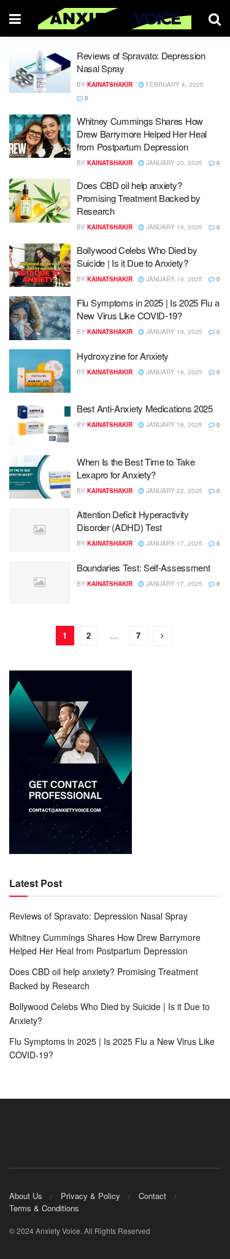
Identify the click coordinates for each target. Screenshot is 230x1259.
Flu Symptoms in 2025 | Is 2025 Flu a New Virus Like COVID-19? (148, 309)
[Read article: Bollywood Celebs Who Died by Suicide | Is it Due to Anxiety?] (40, 265)
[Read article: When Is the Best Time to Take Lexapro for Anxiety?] (40, 477)
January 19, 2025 (173, 227)
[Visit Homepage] (114, 18)
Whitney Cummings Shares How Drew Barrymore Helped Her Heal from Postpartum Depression (142, 133)
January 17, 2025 (173, 543)
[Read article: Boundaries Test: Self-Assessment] (40, 583)
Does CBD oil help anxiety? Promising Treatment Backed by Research (138, 198)
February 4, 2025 (174, 84)
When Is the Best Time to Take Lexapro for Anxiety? (135, 468)
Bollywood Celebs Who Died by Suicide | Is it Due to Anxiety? (137, 256)
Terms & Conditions (44, 1208)
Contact (152, 1195)
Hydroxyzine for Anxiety (123, 355)
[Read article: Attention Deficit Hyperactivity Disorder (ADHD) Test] (40, 530)
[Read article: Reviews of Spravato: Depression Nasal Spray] (40, 71)
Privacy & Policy (90, 1195)
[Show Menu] (15, 18)
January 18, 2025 (173, 372)
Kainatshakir (109, 84)
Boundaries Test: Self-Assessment (143, 567)
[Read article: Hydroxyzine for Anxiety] (40, 371)
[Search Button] (215, 18)
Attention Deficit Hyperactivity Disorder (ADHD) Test (133, 520)
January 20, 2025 (173, 162)
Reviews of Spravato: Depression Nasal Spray (98, 916)
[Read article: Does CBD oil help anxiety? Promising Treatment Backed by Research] (40, 201)
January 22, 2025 (173, 490)
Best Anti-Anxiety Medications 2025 (145, 408)
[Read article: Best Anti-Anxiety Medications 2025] (40, 424)
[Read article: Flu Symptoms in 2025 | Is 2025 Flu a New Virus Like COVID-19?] (40, 318)
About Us (25, 1195)
